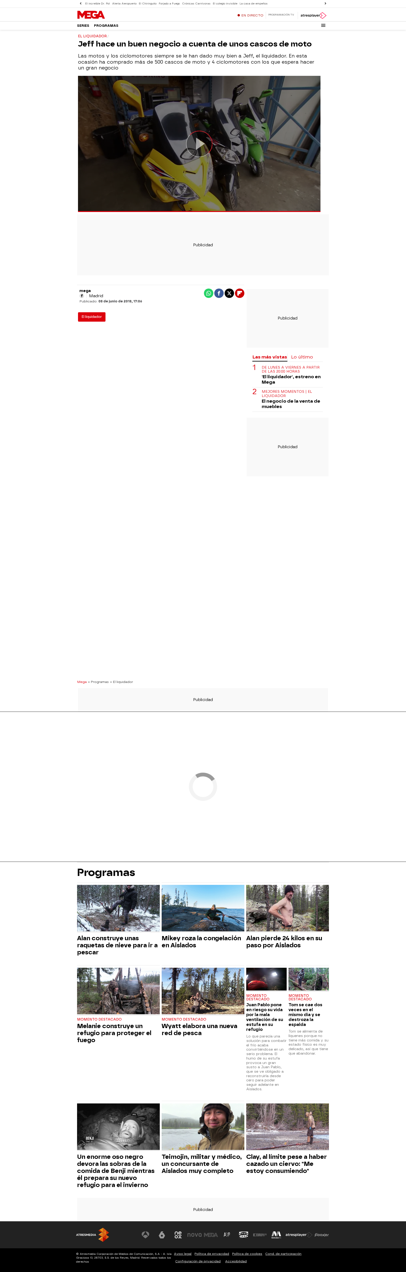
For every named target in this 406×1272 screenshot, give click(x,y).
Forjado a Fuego (169, 3)
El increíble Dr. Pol (97, 3)
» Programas (98, 682)
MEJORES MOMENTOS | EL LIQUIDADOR (287, 394)
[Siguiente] (325, 3)
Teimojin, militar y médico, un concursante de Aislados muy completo (202, 1163)
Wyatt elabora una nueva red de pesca (199, 1029)
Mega (82, 682)
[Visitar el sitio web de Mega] (211, 1234)
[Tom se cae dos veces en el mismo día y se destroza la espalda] (309, 979)
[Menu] (323, 25)
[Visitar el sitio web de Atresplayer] (299, 1234)
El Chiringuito (147, 3)
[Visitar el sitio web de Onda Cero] (244, 1234)
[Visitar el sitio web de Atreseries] (227, 1234)
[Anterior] (80, 3)
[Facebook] (81, 295)
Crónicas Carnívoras (196, 3)
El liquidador (92, 317)
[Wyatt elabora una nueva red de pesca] (203, 991)
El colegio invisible (225, 3)
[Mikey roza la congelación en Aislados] (203, 909)
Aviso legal (182, 1254)
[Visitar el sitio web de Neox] (178, 1234)
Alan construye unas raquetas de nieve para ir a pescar (117, 945)
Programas (106, 26)
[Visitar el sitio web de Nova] (194, 1234)
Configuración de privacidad (198, 1261)
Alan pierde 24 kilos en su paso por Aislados (284, 942)
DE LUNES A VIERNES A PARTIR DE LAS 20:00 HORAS (291, 370)
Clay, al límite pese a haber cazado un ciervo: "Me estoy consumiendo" (286, 1163)
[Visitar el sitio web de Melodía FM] (276, 1234)
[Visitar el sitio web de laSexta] (162, 1234)
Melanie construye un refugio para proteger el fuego (114, 1033)
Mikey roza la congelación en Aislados (201, 942)
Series (83, 26)
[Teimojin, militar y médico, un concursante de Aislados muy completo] (203, 1127)
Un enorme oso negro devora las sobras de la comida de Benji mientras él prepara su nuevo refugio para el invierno (116, 1170)
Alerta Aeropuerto (124, 3)
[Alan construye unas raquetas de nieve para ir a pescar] (118, 909)
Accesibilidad (236, 1261)
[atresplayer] (313, 15)
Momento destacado (99, 1019)
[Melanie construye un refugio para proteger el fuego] (118, 991)
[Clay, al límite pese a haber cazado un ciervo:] (287, 1127)
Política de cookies (247, 1254)
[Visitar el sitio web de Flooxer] (322, 1234)
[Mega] (106, 15)
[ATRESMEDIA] (92, 1235)
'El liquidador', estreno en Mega (291, 379)
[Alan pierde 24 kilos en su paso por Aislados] (287, 909)
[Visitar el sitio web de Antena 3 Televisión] (145, 1234)
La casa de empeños (254, 3)
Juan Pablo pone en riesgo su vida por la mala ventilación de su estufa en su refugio (264, 1017)
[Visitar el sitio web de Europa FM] (260, 1234)
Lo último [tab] (302, 357)
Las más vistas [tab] (269, 357)
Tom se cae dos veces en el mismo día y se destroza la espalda (305, 1014)
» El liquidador (121, 682)
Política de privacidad (212, 1254)
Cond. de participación (283, 1254)
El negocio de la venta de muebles (291, 403)
